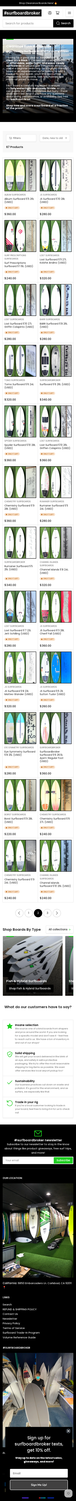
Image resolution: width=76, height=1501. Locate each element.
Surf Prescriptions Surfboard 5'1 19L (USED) (18, 264)
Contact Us (10, 1314)
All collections (58, 929)
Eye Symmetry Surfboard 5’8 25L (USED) (19, 753)
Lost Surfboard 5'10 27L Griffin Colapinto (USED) (19, 325)
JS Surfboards (48, 194)
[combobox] (38, 23)
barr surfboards (50, 319)
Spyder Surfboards (15, 440)
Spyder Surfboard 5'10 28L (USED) (20, 446)
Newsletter (10, 1319)
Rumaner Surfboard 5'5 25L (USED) (18, 567)
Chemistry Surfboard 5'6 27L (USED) (55, 820)
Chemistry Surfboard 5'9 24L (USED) (19, 881)
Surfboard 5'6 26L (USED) (55, 384)
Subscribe (63, 1160)
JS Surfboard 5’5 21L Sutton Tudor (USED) (52, 692)
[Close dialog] (68, 1431)
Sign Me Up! (39, 1485)
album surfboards (15, 194)
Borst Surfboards (15, 814)
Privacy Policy (11, 1323)
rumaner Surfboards (52, 501)
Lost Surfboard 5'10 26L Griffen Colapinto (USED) (55, 446)
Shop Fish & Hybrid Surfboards (30, 988)
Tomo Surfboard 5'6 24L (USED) (19, 386)
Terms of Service (14, 1328)
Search (66, 23)
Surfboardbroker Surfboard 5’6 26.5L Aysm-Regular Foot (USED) (51, 756)
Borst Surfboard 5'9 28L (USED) (18, 820)
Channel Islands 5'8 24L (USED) (54, 571)
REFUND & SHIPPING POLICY (20, 1309)
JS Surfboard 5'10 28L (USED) (52, 200)
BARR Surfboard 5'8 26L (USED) (54, 325)
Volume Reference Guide (19, 1337)
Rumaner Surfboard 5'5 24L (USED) (54, 507)
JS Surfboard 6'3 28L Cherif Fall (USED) (52, 632)
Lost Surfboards (49, 255)
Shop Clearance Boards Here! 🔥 (38, 3)
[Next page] (57, 913)
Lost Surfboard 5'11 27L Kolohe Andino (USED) (53, 261)
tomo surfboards (14, 380)
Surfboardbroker (50, 380)
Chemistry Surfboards (17, 501)
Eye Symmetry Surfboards (19, 747)
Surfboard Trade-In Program (21, 1332)
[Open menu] (69, 13)
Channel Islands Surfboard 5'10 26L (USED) (55, 884)
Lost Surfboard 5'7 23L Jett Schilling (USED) (17, 632)
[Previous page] (19, 913)
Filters (17, 138)
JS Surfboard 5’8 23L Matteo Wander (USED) (18, 692)
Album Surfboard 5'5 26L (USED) (19, 200)
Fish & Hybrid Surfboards (26, 981)
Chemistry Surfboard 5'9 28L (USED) (19, 507)
